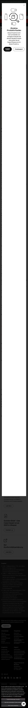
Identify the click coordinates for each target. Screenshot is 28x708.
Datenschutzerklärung (7, 696)
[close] (24, 5)
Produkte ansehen (7, 49)
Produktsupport (19, 49)
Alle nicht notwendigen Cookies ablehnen (13, 702)
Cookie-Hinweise (17, 696)
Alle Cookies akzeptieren (13, 705)
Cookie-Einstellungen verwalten (13, 699)
